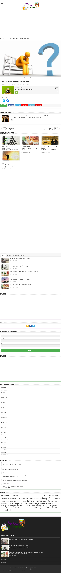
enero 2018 (3, 412)
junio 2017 (3, 427)
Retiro (11, 508)
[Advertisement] (30, 23)
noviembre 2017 (4, 417)
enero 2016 (3, 452)
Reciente (3, 255)
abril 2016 (3, 447)
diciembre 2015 (4, 454)
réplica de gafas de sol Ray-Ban (50, 571)
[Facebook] (30, 326)
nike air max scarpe (39, 571)
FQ (48, 501)
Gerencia (4, 503)
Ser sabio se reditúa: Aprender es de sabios (20, 258)
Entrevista (3, 501)
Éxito (9, 510)
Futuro (51, 501)
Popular (9, 255)
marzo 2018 (4, 407)
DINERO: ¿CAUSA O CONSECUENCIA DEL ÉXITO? (50, 128)
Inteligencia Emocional (22, 503)
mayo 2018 (3, 402)
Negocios (53, 506)
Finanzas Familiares (20, 501)
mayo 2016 (3, 444)
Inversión (32, 506)
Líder (43, 506)
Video (48, 508)
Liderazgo (38, 506)
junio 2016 (3, 442)
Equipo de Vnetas (9, 501)
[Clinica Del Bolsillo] (30, 6)
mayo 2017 (3, 429)
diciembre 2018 (4, 390)
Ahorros (16, 496)
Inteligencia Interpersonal (10, 506)
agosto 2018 (4, 397)
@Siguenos (4, 559)
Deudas (39, 498)
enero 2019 (3, 387)
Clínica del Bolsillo (50, 495)
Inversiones (19, 84)
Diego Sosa (48, 498)
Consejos (31, 498)
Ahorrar (4, 496)
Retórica (15, 508)
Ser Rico (34, 508)
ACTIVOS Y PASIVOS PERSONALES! (8, 128)
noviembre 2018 (4, 392)
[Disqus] (30, 191)
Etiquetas (23, 255)
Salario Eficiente (27, 508)
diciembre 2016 (4, 439)
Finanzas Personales (36, 501)
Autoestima (26, 496)
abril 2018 (3, 405)
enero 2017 (3, 437)
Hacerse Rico (9, 503)
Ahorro (10, 496)
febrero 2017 (4, 434)
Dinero (57, 498)
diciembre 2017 (4, 415)
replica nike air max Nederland (44, 567)
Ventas (44, 508)
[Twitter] (33, 326)
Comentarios (16, 255)
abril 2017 (3, 432)
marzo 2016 (4, 449)
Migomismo (47, 505)
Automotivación (35, 496)
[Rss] (27, 326)
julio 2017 (3, 425)
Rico (19, 508)
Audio (5, 38)
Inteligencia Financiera (42, 503)
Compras (4, 498)
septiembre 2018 (5, 395)
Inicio (1, 38)
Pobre (7, 508)
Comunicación (24, 498)
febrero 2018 (4, 410)
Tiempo (39, 508)
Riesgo (22, 508)
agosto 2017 (4, 422)
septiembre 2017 (5, 420)
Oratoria (3, 508)
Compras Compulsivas (13, 498)
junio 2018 (3, 400)
